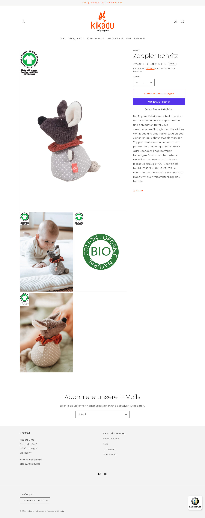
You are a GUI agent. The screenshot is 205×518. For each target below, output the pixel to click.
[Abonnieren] (126, 414)
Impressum (109, 449)
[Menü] (200, 497)
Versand (150, 68)
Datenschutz (110, 454)
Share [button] (139, 190)
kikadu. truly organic (37, 511)
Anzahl (136, 76)
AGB (105, 444)
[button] (23, 21)
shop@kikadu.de (30, 464)
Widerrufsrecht (111, 438)
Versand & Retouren (114, 433)
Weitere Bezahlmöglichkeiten (159, 109)
